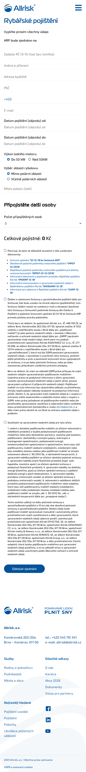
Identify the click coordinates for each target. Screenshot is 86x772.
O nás (49, 667)
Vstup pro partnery (59, 693)
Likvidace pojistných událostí (18, 733)
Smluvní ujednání (35, 260)
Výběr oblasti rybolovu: (21, 168)
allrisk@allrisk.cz (65, 406)
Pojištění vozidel (16, 711)
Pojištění (10, 718)
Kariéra (50, 674)
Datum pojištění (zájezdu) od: (25, 120)
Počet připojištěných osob (23, 217)
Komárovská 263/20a (20, 637)
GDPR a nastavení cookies (18, 767)
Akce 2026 (52, 680)
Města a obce (14, 680)
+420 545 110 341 (64, 637)
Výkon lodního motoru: (20, 154)
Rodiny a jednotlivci (18, 667)
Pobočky (10, 724)
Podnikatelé (12, 674)
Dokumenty (53, 687)
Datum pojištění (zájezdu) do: (25, 137)
